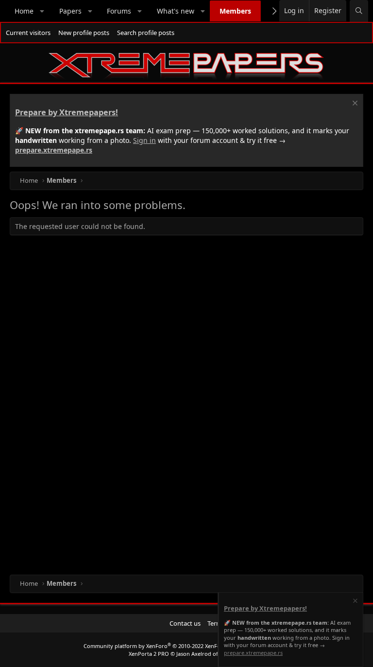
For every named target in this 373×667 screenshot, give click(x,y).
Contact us (185, 623)
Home (24, 11)
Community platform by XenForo (160, 645)
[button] (42, 11)
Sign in (144, 140)
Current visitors (28, 32)
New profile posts (83, 32)
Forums (119, 11)
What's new (175, 11)
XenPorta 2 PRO (149, 653)
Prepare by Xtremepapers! (66, 112)
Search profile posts (145, 32)
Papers (70, 11)
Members (235, 11)
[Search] (359, 11)
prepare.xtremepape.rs (53, 150)
